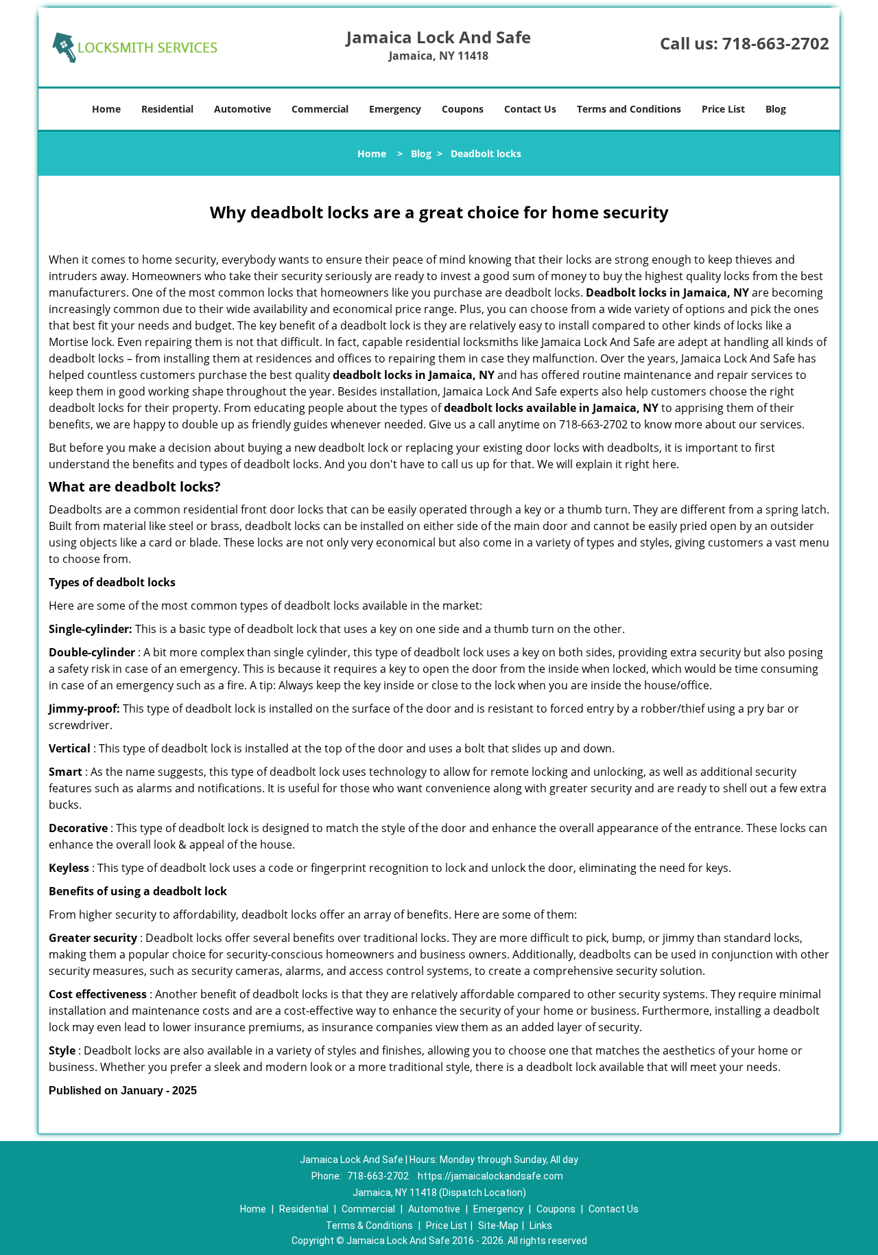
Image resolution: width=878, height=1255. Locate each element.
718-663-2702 (775, 43)
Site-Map (498, 1225)
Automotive (242, 108)
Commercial (320, 108)
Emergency (395, 108)
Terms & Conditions (369, 1225)
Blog (776, 108)
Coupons (463, 108)
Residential (167, 108)
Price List (723, 108)
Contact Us (530, 108)
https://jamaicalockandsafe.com (490, 1176)
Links (541, 1225)
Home (106, 108)
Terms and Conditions (629, 108)
